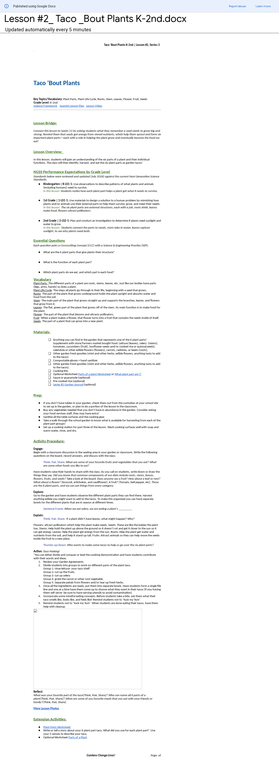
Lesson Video (94, 106)
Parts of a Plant (77, 737)
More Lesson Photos (46, 708)
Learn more (263, 6)
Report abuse (237, 6)
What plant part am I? (128, 374)
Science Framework (45, 106)
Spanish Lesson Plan (72, 106)
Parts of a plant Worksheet (94, 374)
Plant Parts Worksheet (56, 727)
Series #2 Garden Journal (68, 384)
